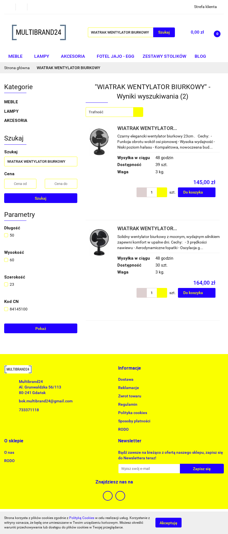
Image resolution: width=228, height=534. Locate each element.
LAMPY (42, 56)
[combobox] (114, 112)
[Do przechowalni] (221, 192)
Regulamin (127, 404)
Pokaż (40, 328)
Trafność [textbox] (96, 112)
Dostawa (125, 379)
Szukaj (40, 198)
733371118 (29, 410)
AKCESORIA (73, 56)
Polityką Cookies (81, 518)
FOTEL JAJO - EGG (115, 56)
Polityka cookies (132, 412)
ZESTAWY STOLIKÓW (164, 56)
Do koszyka (193, 192)
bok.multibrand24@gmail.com (46, 401)
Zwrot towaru (129, 396)
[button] (129, 368)
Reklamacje (128, 387)
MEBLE (16, 56)
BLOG (200, 56)
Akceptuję (168, 523)
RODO (123, 429)
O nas (9, 452)
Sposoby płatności (134, 421)
